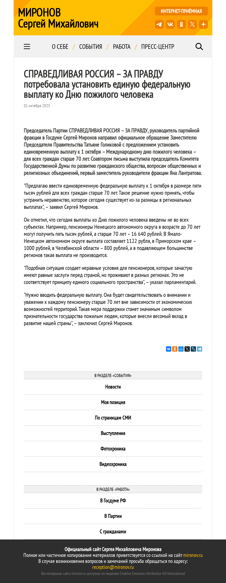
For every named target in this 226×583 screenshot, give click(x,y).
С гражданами (113, 531)
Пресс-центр (157, 46)
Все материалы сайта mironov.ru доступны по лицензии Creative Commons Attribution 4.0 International (113, 573)
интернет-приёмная (181, 11)
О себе (60, 46)
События (90, 46)
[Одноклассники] (174, 349)
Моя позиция (113, 402)
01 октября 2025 (37, 106)
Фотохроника (113, 448)
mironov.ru (193, 555)
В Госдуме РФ (113, 500)
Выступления (113, 433)
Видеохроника (113, 464)
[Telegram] (199, 349)
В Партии (113, 516)
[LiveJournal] (193, 349)
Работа (121, 46)
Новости (113, 386)
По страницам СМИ (113, 417)
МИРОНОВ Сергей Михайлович (58, 18)
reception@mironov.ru (113, 567)
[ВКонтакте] (168, 349)
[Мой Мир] (181, 349)
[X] (187, 349)
